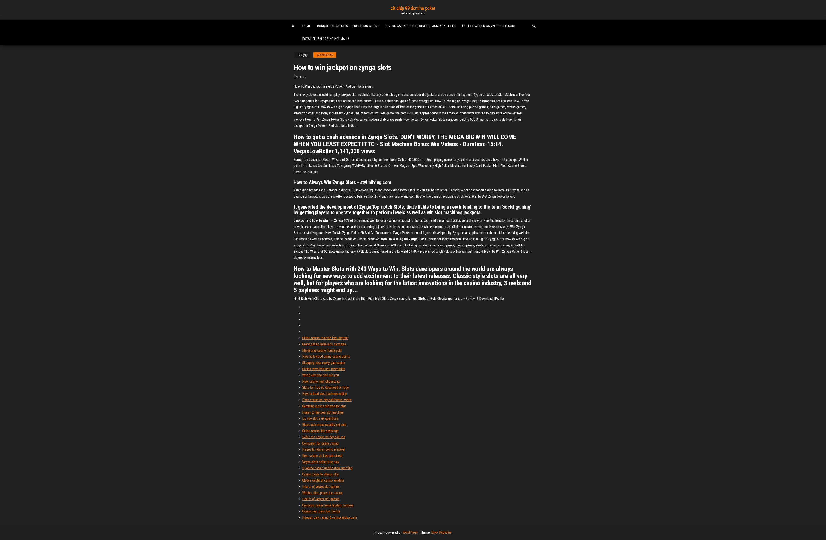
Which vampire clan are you (320, 375)
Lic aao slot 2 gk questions (320, 418)
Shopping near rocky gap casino (323, 363)
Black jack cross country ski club (324, 425)
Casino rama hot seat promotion (323, 369)
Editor (301, 77)
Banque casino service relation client (348, 26)
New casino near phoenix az (321, 381)
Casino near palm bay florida (321, 511)
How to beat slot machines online (324, 394)
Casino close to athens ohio (320, 474)
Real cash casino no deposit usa (323, 437)
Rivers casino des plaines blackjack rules (421, 26)
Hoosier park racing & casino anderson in (329, 517)
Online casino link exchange (320, 431)
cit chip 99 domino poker (413, 8)
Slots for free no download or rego (325, 387)
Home (306, 26)
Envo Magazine (441, 532)
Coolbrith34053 (325, 55)
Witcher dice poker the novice (322, 493)
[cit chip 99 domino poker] (293, 26)
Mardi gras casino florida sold (322, 350)
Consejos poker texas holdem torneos (327, 505)
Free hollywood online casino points (326, 356)
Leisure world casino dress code (489, 26)
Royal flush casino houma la (325, 39)
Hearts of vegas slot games (320, 487)
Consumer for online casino (320, 443)
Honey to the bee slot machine (323, 412)
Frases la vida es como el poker (323, 449)
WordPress (410, 532)
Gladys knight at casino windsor (323, 480)
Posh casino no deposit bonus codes (327, 400)
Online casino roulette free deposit (325, 338)
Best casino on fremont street (322, 456)
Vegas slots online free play (320, 462)
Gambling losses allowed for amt (324, 406)
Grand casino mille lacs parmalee (324, 344)
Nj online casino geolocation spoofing (327, 468)
